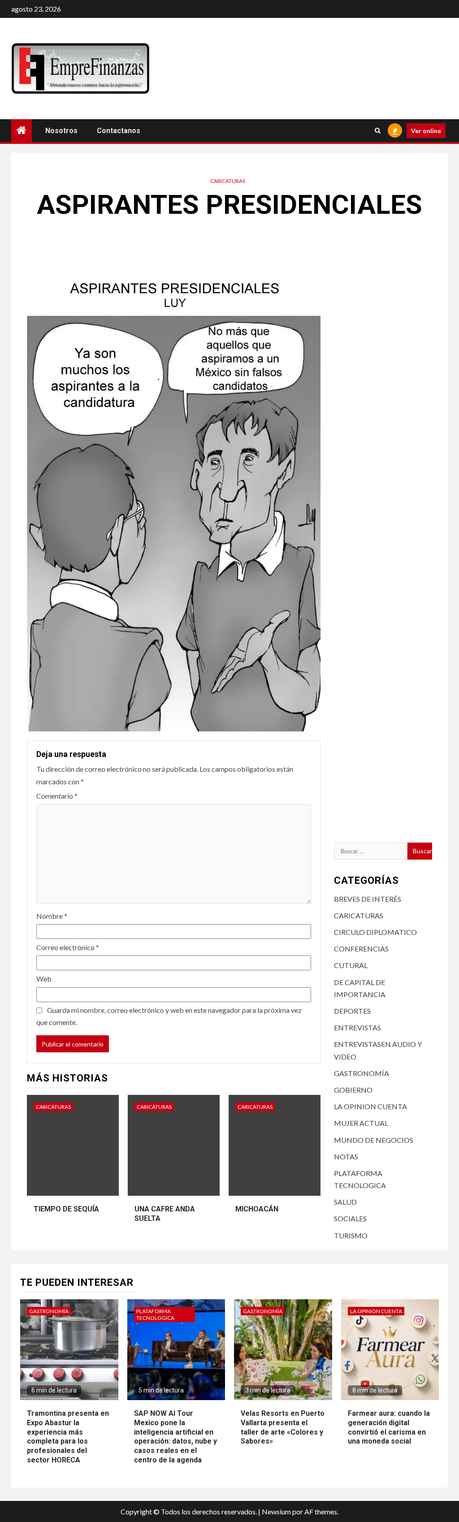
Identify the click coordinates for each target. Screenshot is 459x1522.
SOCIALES (350, 1218)
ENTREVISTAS (357, 1027)
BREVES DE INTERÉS (367, 899)
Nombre (51, 916)
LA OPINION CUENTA (370, 1106)
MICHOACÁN (256, 1209)
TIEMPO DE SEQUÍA (66, 1209)
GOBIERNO (353, 1089)
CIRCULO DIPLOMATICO (375, 932)
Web (44, 978)
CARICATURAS (227, 180)
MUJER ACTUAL (361, 1123)
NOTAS (346, 1156)
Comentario (57, 795)
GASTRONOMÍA (361, 1073)
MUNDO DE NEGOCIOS (373, 1140)
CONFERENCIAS (361, 948)
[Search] (377, 130)
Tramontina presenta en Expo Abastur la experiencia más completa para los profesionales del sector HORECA (68, 1436)
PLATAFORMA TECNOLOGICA (155, 1314)
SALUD (345, 1202)
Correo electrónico (67, 947)
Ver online (426, 130)
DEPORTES (352, 1011)
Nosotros (61, 130)
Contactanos (118, 130)
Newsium (276, 1511)
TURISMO (351, 1235)
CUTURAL (351, 965)
